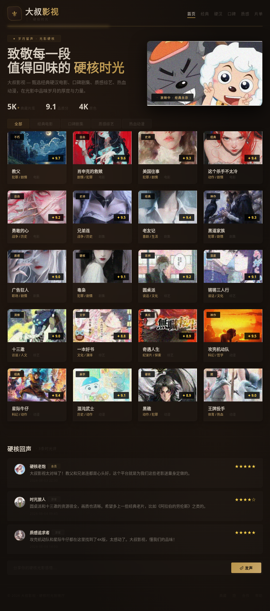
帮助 (259, 595)
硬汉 (218, 13)
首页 (191, 13)
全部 (18, 123)
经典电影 (45, 123)
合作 (245, 595)
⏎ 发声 (246, 567)
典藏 (223, 595)
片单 (258, 13)
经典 (205, 13)
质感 (245, 13)
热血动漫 (136, 123)
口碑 (232, 13)
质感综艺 (106, 123)
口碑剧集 (75, 123)
